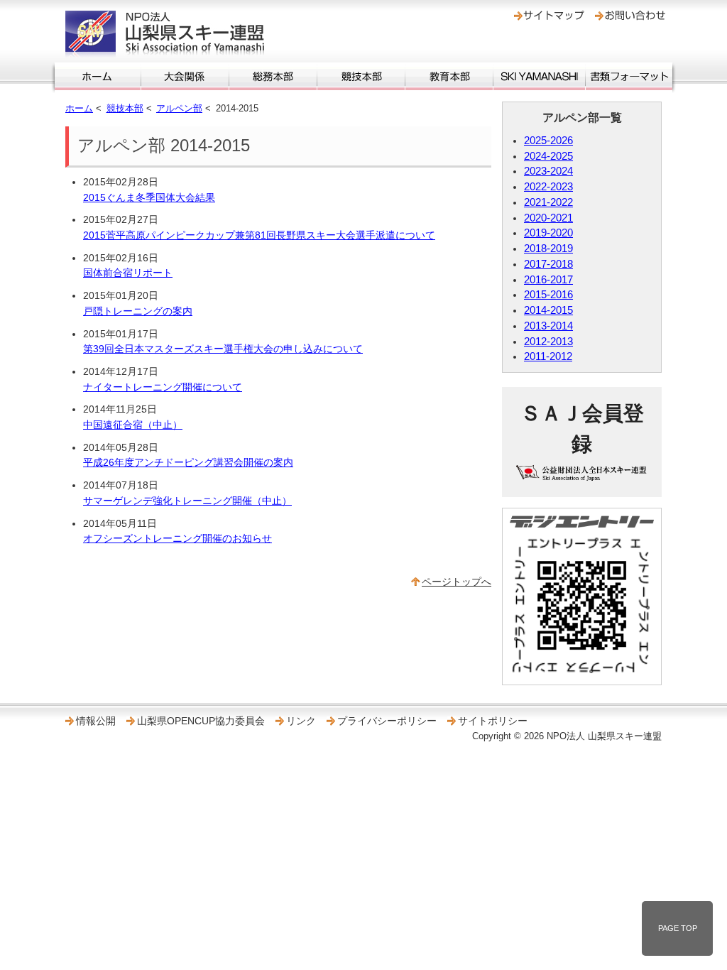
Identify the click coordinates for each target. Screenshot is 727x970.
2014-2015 (548, 310)
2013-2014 (548, 326)
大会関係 (185, 76)
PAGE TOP (677, 928)
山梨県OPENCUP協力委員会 (201, 720)
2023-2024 (548, 171)
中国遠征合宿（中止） (132, 424)
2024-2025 (548, 156)
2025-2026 (548, 140)
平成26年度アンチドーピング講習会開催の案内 (188, 462)
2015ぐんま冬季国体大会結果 (149, 197)
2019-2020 (548, 233)
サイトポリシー (493, 720)
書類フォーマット (629, 76)
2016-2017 (548, 279)
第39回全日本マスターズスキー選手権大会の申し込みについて (223, 348)
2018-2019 (548, 248)
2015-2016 (548, 294)
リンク (301, 720)
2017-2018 (548, 264)
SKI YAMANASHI (539, 76)
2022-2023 (548, 186)
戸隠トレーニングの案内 (137, 311)
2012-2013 (548, 341)
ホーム (98, 76)
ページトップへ (456, 581)
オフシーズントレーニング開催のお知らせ (177, 538)
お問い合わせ (630, 16)
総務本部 (273, 76)
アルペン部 (179, 108)
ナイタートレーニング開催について (162, 387)
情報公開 (96, 720)
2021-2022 (548, 202)
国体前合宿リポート (128, 272)
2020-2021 (548, 218)
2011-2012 (548, 356)
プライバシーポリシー (387, 720)
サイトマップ (549, 16)
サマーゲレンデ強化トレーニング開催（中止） (187, 500)
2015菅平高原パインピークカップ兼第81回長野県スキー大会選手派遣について (259, 235)
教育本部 (449, 76)
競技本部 (361, 76)
